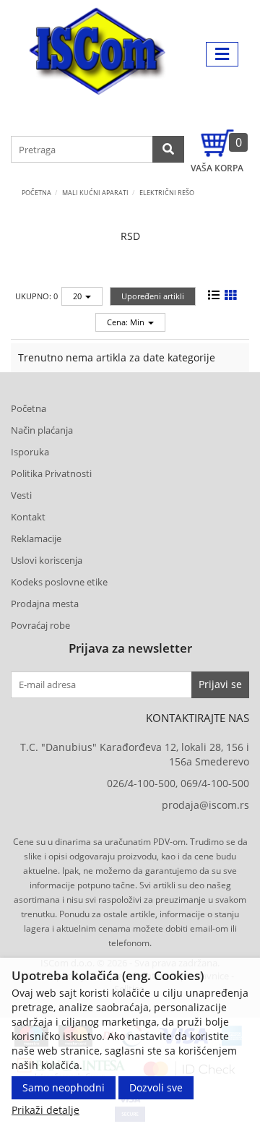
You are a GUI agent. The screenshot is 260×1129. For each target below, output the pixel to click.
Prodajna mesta (45, 603)
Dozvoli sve (156, 1087)
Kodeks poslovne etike (59, 581)
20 (78, 296)
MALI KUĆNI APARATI (95, 192)
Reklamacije (36, 538)
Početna (36, 192)
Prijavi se (220, 684)
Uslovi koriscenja (46, 560)
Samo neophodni (63, 1087)
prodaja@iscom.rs (205, 805)
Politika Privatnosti (51, 473)
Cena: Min (127, 322)
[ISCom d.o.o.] (97, 54)
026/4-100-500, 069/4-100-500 (178, 783)
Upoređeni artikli (152, 296)
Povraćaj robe (40, 625)
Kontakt (28, 516)
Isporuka (30, 451)
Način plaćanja (42, 430)
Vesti (21, 495)
